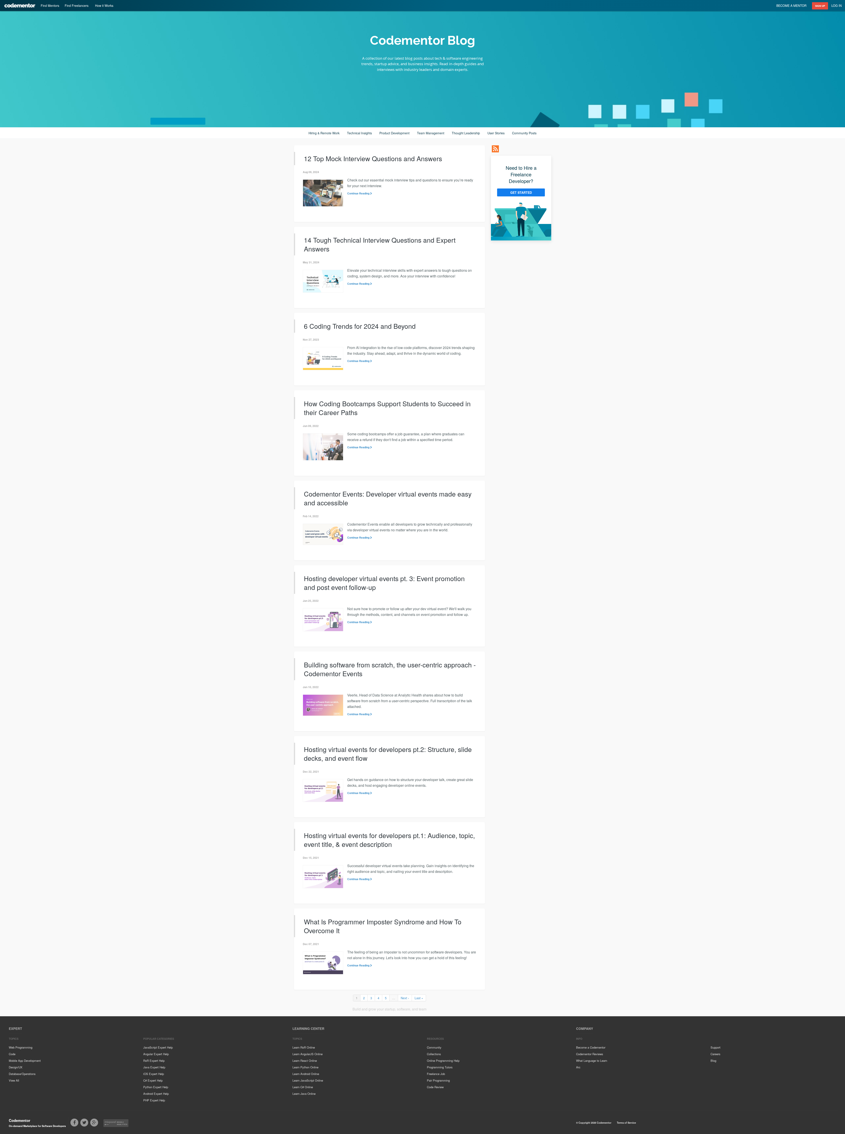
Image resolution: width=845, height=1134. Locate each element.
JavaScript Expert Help (158, 1047)
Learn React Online (304, 1060)
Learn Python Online (305, 1067)
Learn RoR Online (303, 1047)
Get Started (521, 192)
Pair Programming (438, 1080)
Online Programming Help (443, 1060)
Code (12, 1054)
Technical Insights (359, 133)
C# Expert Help (153, 1080)
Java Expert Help (154, 1067)
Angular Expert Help (156, 1054)
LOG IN (836, 5)
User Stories (496, 133)
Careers (715, 1054)
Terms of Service (626, 1122)
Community (434, 1047)
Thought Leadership (466, 133)
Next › (405, 998)
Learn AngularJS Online (307, 1054)
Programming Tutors (440, 1067)
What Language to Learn (591, 1060)
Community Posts (524, 133)
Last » (419, 998)
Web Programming (20, 1047)
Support (715, 1047)
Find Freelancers (76, 5)
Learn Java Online (304, 1094)
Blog (713, 1060)
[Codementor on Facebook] (75, 1123)
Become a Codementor (590, 1047)
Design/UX (15, 1067)
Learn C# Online (302, 1087)
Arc (578, 1067)
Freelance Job (436, 1074)
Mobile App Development (25, 1060)
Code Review (435, 1087)
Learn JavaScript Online (307, 1080)
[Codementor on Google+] (95, 1123)
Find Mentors (50, 5)
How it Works (104, 5)
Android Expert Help (156, 1094)
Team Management (430, 133)
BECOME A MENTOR (791, 5)
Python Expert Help (155, 1087)
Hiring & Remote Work (324, 133)
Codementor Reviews (589, 1054)
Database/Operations (22, 1074)
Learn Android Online (305, 1074)
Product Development (394, 133)
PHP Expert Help (154, 1100)
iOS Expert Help (153, 1074)
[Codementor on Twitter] (85, 1123)
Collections (434, 1054)
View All (14, 1080)
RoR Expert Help (154, 1060)
